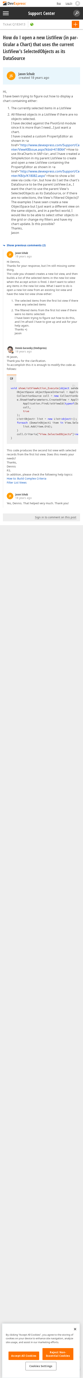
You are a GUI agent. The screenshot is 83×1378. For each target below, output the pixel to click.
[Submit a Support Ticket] (75, 24)
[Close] (75, 1329)
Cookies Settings (41, 1366)
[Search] (76, 13)
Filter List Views (17, 482)
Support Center (41, 13)
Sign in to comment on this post (55, 517)
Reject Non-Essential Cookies (58, 1354)
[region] (41, 1350)
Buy (59, 3)
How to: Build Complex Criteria (26, 478)
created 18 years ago (34, 78)
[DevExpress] (14, 4)
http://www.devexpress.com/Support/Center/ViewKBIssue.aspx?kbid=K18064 (45, 147)
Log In (69, 3)
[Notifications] (77, 3)
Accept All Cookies (23, 1355)
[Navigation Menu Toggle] (6, 13)
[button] (73, 386)
